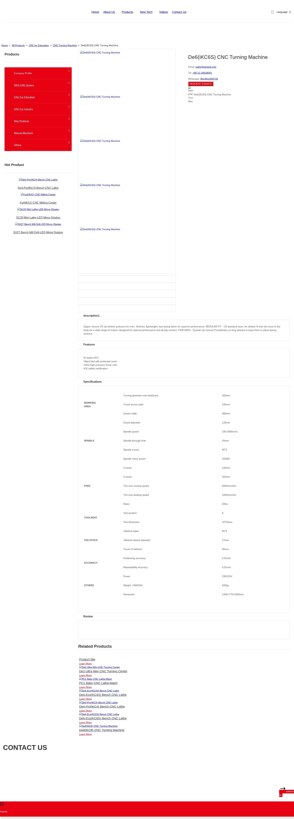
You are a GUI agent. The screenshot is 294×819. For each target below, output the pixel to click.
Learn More (85, 663)
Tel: (65, 773)
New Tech (146, 12)
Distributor (85, 763)
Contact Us (179, 12)
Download (99, 763)
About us (45, 763)
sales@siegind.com (205, 67)
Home (95, 12)
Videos (163, 12)
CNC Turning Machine (65, 45)
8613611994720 (209, 78)
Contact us (114, 763)
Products (127, 12)
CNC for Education (39, 45)
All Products (18, 45)
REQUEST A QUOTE (201, 83)
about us (109, 12)
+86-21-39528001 (202, 72)
